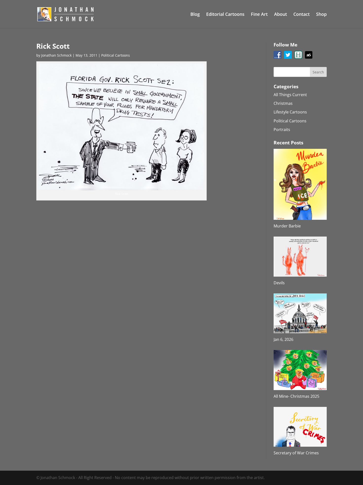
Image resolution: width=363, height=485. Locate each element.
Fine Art (259, 14)
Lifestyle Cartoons (290, 112)
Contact (301, 14)
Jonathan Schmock (56, 55)
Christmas (283, 103)
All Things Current (290, 94)
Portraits (282, 129)
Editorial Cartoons (225, 14)
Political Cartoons (115, 55)
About (280, 14)
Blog (195, 14)
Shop (321, 14)
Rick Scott (53, 46)
